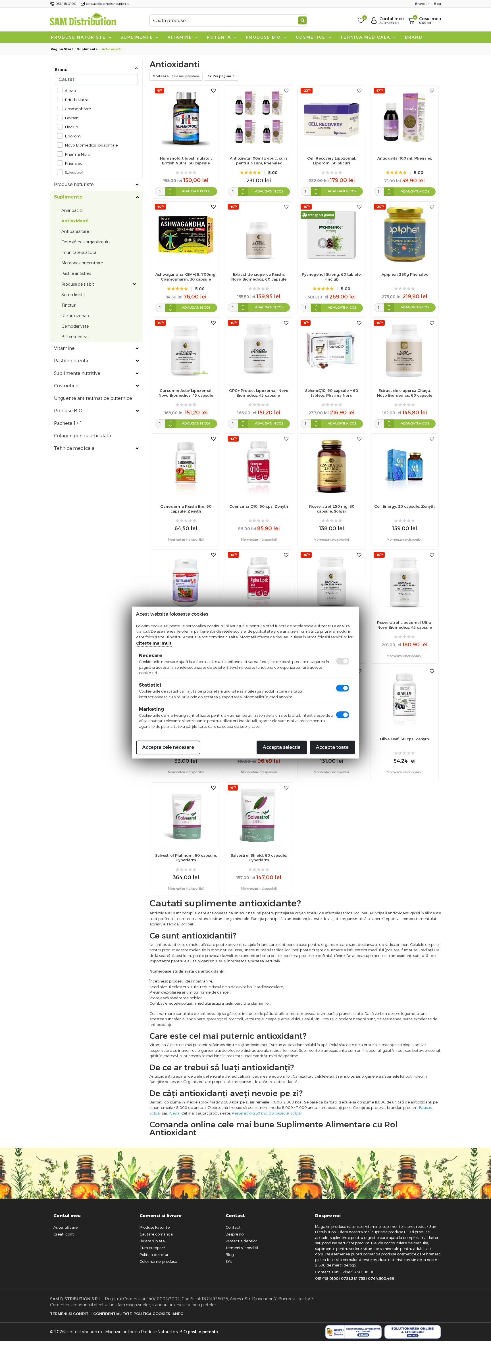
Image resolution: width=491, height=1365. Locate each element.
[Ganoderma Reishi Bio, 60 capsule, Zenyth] (185, 466)
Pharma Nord (77, 154)
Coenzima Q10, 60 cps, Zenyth (258, 506)
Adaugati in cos (196, 191)
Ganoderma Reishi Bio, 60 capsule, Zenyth (185, 508)
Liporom (73, 136)
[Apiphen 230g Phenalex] (404, 234)
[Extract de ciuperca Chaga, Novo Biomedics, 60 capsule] (404, 350)
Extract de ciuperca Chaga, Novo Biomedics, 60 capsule (404, 393)
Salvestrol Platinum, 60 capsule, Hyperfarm (186, 857)
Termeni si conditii (242, 1247)
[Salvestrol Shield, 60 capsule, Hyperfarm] (258, 815)
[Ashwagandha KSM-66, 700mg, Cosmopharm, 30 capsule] (185, 234)
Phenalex (73, 163)
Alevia (70, 90)
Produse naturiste (79, 37)
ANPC (177, 1313)
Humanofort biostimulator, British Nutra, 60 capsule (186, 160)
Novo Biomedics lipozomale (91, 145)
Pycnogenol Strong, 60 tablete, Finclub (331, 276)
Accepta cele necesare (168, 747)
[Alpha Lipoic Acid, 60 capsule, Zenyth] (258, 582)
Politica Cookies (152, 1313)
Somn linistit (73, 294)
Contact (233, 1227)
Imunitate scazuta (78, 252)
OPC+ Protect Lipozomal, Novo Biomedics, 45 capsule (258, 393)
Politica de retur (154, 1254)
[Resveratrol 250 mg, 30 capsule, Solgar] (331, 466)
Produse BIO (264, 37)
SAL (229, 1261)
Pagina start (62, 49)
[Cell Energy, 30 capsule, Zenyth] (404, 466)
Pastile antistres (76, 273)
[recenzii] (186, 172)
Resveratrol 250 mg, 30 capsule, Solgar (331, 508)
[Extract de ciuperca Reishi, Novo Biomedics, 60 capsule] (258, 234)
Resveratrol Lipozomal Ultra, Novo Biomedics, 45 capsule (404, 625)
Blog (230, 1254)
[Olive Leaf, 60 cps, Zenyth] (404, 698)
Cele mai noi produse (158, 1261)
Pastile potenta (71, 360)
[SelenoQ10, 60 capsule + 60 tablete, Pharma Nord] (331, 350)
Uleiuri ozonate (75, 315)
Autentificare (65, 1227)
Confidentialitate (112, 1313)
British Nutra (76, 99)
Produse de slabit (77, 284)
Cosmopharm (78, 108)
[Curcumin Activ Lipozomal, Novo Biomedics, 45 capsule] (185, 350)
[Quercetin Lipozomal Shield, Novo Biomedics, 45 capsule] (331, 582)
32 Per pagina (219, 76)
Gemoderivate (75, 326)
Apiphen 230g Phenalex (405, 274)
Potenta (220, 37)
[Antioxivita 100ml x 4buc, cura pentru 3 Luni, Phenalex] (258, 117)
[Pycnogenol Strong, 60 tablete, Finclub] (331, 234)
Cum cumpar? (152, 1247)
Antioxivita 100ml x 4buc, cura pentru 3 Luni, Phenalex (259, 160)
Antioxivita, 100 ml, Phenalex (404, 158)
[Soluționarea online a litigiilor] (412, 1332)
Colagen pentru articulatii (82, 435)
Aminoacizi (72, 210)
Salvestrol (74, 172)
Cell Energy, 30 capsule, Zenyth (404, 506)
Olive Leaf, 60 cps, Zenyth (404, 739)
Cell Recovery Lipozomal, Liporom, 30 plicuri (331, 160)
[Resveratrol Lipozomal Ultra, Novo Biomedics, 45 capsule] (404, 582)
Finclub (71, 127)
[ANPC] (353, 1332)
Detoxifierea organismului (86, 241)
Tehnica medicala (366, 37)
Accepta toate (332, 747)
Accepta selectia (282, 747)
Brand (414, 37)
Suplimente (137, 37)
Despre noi (235, 1234)
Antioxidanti (74, 220)
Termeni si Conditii (70, 1313)
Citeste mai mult (154, 643)
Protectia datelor (241, 1241)
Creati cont (63, 1234)
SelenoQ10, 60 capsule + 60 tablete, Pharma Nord (331, 393)
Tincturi (68, 305)
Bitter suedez (74, 336)
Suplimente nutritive (77, 373)
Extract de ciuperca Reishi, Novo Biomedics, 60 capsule (258, 276)
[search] (302, 20)
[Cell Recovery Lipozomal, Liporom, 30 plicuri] (331, 117)
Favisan (71, 118)
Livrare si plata (152, 1241)
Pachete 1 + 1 (68, 423)
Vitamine (181, 37)
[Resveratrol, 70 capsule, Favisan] (185, 582)
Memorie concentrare (82, 263)
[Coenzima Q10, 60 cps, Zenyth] (258, 466)
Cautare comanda (156, 1234)
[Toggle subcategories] (137, 184)
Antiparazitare (75, 231)
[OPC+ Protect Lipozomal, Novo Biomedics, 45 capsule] (258, 350)
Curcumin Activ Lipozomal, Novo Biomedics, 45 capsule (186, 393)
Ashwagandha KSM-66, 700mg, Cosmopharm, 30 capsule (185, 276)
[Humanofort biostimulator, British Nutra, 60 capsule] (185, 117)
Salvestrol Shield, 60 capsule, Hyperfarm (259, 857)
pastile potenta (203, 1331)
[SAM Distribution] (83, 20)
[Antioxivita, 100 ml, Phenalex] (404, 117)
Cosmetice (311, 37)
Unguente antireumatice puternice (93, 398)
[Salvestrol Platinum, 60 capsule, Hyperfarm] (185, 815)
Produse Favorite (155, 1227)
